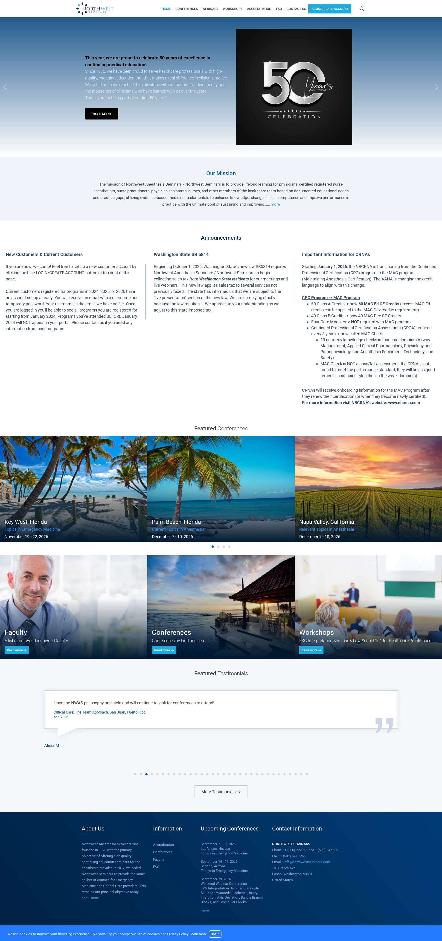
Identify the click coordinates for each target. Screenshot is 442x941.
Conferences (186, 9)
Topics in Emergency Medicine (141, 71)
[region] (221, 87)
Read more (15, 650)
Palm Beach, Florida (29, 522)
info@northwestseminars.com (307, 862)
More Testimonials (218, 791)
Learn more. (198, 934)
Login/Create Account (330, 9)
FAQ (279, 9)
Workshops (232, 9)
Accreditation (259, 9)
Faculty (158, 859)
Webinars (210, 9)
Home (166, 9)
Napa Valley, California (179, 522)
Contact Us (296, 9)
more (275, 204)
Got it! (215, 934)
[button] (221, 87)
